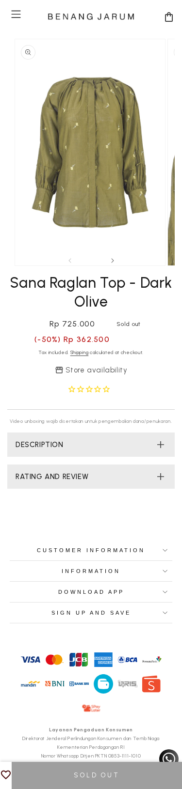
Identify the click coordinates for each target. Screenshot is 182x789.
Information (91, 571)
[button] (16, 14)
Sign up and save (91, 613)
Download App (91, 592)
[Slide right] (112, 260)
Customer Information (91, 550)
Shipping (79, 352)
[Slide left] (70, 260)
